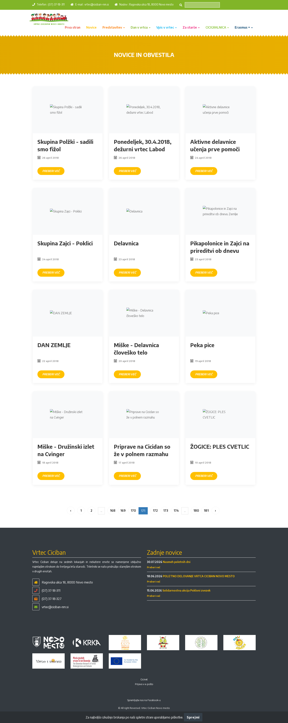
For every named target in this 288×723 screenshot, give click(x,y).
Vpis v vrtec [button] (165, 27)
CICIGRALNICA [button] (216, 27)
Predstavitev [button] (112, 27)
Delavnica (126, 243)
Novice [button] (91, 27)
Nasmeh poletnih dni (176, 562)
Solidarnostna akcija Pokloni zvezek (186, 590)
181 (206, 510)
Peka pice (202, 345)
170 (133, 510)
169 (123, 510)
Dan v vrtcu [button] (140, 27)
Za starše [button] (190, 27)
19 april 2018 (203, 361)
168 (112, 510)
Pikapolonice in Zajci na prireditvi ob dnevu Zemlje (219, 250)
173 (165, 510)
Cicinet (144, 679)
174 (176, 510)
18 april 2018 (50, 462)
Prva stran (72, 27)
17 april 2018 (127, 462)
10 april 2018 (203, 462)
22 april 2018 (50, 361)
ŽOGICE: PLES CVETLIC (219, 446)
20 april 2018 (127, 361)
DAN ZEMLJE (54, 345)
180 (196, 510)
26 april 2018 (50, 157)
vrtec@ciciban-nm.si (96, 4)
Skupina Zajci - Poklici (65, 243)
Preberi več (51, 171)
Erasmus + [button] (243, 27)
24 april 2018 (203, 157)
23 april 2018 (127, 259)
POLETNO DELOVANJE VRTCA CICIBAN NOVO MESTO (199, 576)
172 (155, 510)
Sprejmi (193, 717)
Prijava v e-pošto (144, 684)
